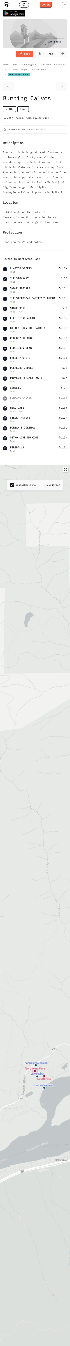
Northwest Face (19, 74)
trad (23, 109)
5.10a (9, 109)
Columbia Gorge (17, 69)
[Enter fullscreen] (65, 469)
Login (46, 4)
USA (15, 64)
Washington (29, 64)
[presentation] (54, 42)
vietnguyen (28, 129)
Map (51, 53)
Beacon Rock (38, 69)
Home (6, 64)
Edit (27, 53)
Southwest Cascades (52, 64)
